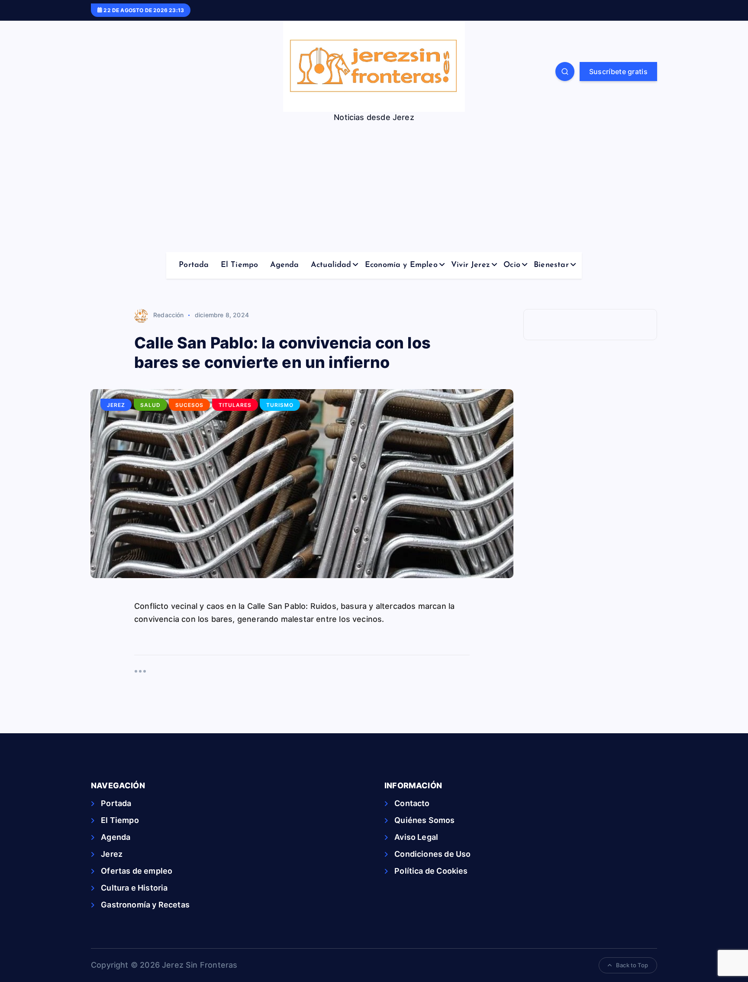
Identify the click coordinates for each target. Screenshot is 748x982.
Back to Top (632, 965)
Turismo (279, 405)
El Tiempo (239, 265)
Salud (150, 405)
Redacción (168, 315)
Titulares (235, 405)
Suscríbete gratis (618, 71)
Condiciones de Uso (432, 853)
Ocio (511, 265)
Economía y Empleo (401, 265)
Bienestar (551, 265)
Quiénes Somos (424, 820)
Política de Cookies (431, 870)
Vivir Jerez (470, 265)
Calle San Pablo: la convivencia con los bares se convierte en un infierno (282, 352)
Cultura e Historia (134, 887)
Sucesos (189, 405)
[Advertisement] (374, 187)
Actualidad (331, 265)
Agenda (284, 265)
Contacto (411, 803)
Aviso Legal (416, 837)
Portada (194, 265)
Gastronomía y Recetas (145, 904)
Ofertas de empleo (136, 870)
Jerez (116, 405)
